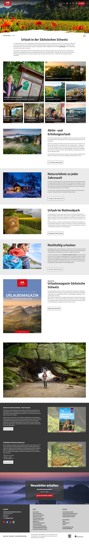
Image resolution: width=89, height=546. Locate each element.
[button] (85, 544)
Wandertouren (36, 521)
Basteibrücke (62, 46)
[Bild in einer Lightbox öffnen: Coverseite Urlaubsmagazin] (22, 306)
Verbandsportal (65, 522)
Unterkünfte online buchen (38, 518)
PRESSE (64, 524)
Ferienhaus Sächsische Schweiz (69, 515)
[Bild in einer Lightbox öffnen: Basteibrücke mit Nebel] (22, 141)
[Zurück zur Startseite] (7, 3)
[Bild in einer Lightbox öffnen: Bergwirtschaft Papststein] (22, 185)
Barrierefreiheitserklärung (21, 536)
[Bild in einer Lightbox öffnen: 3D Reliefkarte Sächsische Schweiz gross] (67, 454)
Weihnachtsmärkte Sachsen (39, 522)
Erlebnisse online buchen (38, 519)
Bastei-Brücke (36, 512)
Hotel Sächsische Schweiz (67, 512)
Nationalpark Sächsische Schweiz (40, 529)
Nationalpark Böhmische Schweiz (40, 527)
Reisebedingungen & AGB (67, 527)
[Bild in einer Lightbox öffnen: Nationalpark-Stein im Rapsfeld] (22, 221)
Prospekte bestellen (37, 524)
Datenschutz (11, 536)
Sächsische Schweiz (6, 35)
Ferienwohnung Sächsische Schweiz (70, 513)
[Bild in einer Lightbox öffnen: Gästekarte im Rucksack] (22, 256)
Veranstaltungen (66, 519)
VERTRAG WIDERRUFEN (67, 528)
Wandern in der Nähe (37, 516)
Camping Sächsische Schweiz (68, 516)
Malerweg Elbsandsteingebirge (39, 526)
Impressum (5, 536)
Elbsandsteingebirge (37, 513)
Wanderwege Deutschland (38, 515)
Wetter (63, 521)
